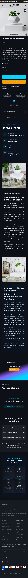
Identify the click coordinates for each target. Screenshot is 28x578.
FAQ (3, 536)
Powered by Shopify (18, 573)
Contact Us (5, 539)
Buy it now (14, 81)
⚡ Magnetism (9, 406)
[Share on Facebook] (12, 117)
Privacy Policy (19, 526)
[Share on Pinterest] (17, 117)
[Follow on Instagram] (3, 558)
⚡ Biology (20, 406)
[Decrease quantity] (4, 70)
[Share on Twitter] (14, 117)
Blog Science (5, 526)
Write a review (14, 369)
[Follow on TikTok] (10, 558)
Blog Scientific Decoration (7, 530)
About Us (4, 523)
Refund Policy (19, 529)
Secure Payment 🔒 (21, 538)
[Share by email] (20, 117)
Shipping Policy (20, 534)
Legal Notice (19, 532)
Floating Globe (10, 246)
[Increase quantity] (9, 70)
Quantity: (4, 67)
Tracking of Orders (7, 534)
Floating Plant (19, 248)
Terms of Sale (19, 523)
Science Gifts (8, 345)
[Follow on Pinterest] (7, 558)
